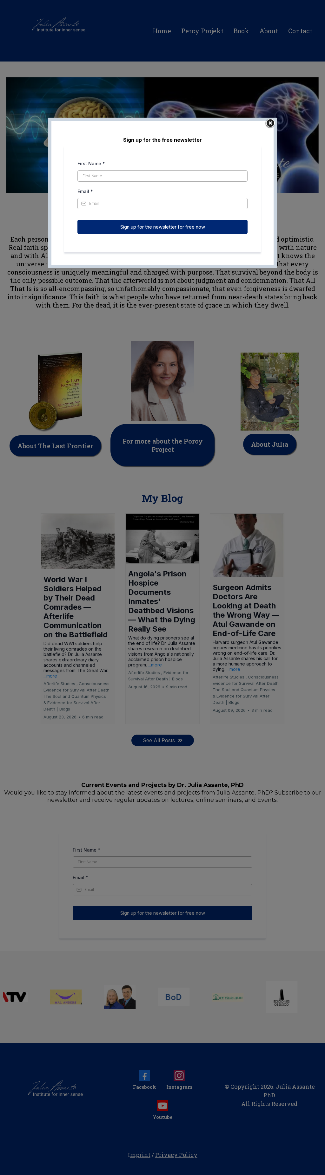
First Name (91, 163)
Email (85, 191)
